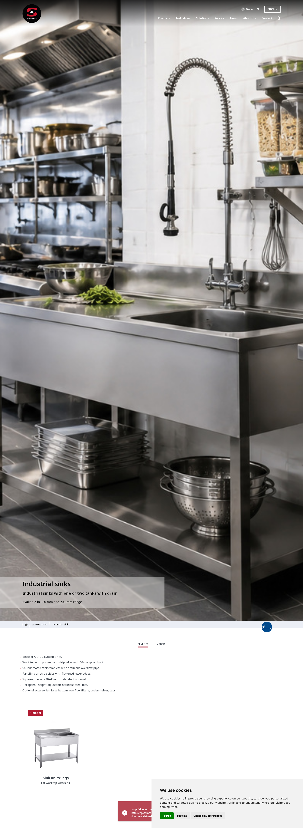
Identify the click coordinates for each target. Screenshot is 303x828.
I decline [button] (182, 815)
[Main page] (31, 13)
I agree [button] (167, 815)
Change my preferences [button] (207, 815)
